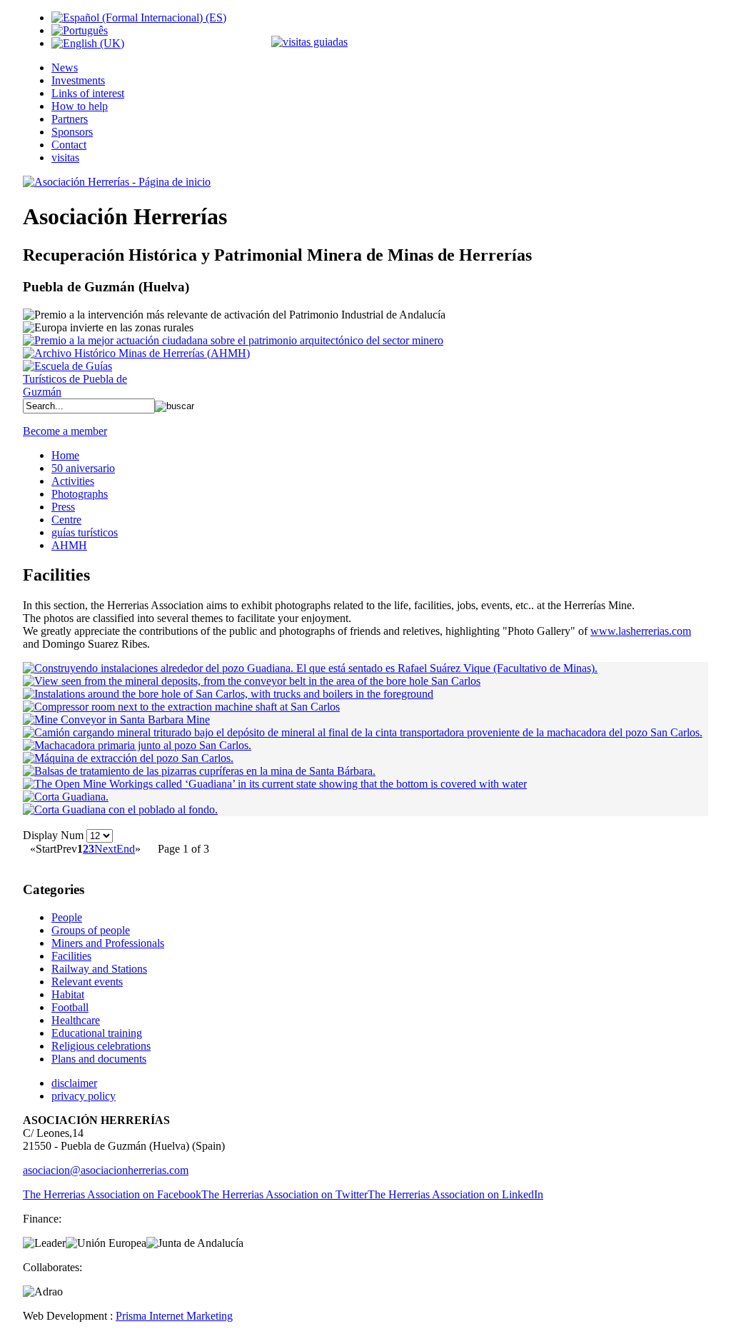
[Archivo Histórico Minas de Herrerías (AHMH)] (136, 353)
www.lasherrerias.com (640, 631)
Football (70, 1007)
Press (63, 507)
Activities (72, 481)
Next (105, 849)
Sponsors (72, 132)
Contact (68, 145)
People (66, 917)
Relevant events (87, 982)
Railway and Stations (99, 969)
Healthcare (75, 1020)
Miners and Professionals (107, 943)
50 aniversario (83, 468)
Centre (66, 519)
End (125, 849)
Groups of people (90, 930)
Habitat (67, 994)
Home (65, 455)
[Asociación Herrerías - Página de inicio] (117, 182)
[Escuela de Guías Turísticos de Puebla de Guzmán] (80, 392)
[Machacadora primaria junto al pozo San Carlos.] (137, 745)
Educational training (96, 1033)
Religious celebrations (101, 1046)
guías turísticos (84, 532)
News (64, 67)
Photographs (79, 494)
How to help (79, 106)
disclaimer (74, 1083)
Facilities (71, 956)
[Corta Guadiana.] (66, 797)
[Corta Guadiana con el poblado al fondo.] (120, 809)
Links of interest (87, 93)
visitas (65, 157)
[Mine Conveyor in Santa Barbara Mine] (116, 719)
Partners (69, 119)
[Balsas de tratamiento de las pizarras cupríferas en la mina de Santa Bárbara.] (199, 771)
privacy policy (83, 1096)
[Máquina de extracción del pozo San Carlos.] (128, 758)
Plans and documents (98, 1059)
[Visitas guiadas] (309, 42)
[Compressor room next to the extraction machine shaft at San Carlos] (181, 707)
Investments (78, 80)
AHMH (69, 545)
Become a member (65, 431)
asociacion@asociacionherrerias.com (105, 1170)
